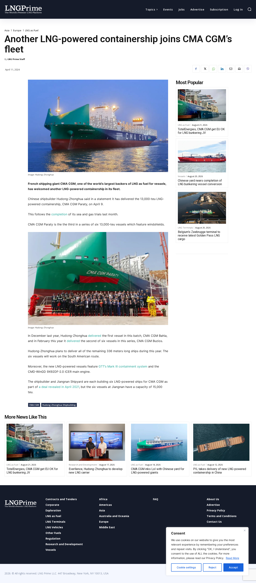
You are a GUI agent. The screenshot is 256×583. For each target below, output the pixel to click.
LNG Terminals (185, 228)
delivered (94, 336)
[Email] (230, 69)
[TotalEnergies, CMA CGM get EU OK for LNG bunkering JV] (202, 105)
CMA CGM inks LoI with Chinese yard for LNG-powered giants (157, 470)
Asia (6, 30)
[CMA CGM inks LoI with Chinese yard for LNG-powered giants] (159, 442)
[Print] (239, 69)
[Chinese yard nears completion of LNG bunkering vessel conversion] (202, 156)
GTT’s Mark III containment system (123, 366)
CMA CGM (34, 404)
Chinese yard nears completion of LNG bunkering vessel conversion (200, 182)
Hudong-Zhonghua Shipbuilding (59, 404)
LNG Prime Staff (16, 59)
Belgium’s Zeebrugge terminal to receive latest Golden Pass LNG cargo (199, 235)
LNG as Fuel (31, 30)
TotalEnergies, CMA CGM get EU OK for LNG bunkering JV (201, 131)
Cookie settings (186, 567)
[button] (249, 9)
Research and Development (83, 465)
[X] (204, 69)
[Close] (244, 530)
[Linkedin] (222, 69)
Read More (232, 558)
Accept (233, 567)
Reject (212, 567)
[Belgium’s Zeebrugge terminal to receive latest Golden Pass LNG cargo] (202, 208)
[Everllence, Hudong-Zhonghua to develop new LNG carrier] (97, 442)
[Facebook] (196, 69)
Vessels (181, 176)
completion (58, 214)
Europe (17, 30)
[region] (207, 551)
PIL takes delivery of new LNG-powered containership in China (219, 470)
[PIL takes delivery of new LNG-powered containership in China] (221, 442)
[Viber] (248, 69)
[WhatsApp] (213, 69)
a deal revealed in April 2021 (59, 387)
